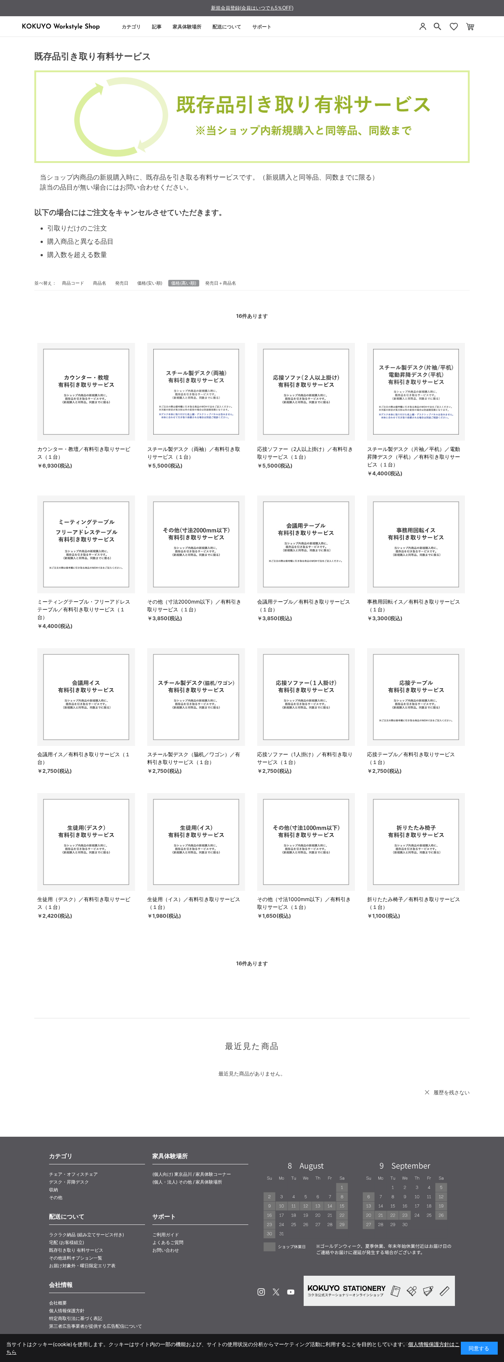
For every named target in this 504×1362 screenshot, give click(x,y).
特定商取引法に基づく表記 (75, 1318)
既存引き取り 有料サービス (76, 1250)
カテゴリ (131, 26)
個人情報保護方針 (66, 1310)
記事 (157, 26)
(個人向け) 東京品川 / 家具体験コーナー (191, 1174)
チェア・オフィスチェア (73, 1174)
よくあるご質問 (167, 1242)
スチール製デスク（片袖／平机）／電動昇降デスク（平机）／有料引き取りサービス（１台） (413, 457)
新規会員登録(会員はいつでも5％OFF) (252, 8)
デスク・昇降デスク (69, 1182)
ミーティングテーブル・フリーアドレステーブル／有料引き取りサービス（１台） (83, 609)
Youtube (290, 1291)
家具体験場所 (187, 26)
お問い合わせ (165, 1250)
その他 (55, 1197)
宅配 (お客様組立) (66, 1242)
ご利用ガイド (165, 1234)
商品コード (73, 283)
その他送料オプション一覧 (75, 1258)
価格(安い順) (149, 283)
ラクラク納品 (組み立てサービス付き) (86, 1234)
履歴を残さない (452, 1092)
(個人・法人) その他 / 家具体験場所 (187, 1182)
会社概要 (58, 1303)
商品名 (99, 283)
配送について (227, 26)
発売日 (121, 283)
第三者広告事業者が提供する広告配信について (95, 1326)
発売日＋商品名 (220, 283)
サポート (262, 26)
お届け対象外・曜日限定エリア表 (82, 1265)
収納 (53, 1189)
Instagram (261, 1291)
